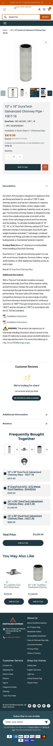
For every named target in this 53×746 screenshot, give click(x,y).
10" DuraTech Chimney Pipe (21, 269)
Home (5, 30)
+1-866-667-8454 (12, 637)
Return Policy (8, 674)
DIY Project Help (33, 627)
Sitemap (6, 691)
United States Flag (34, 678)
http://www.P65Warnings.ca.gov (16, 343)
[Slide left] (3, 93)
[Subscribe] (46, 722)
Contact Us (7, 665)
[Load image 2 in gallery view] (24, 92)
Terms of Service (33, 653)
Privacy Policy (32, 649)
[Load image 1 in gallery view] (13, 92)
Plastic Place (32, 683)
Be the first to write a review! (26, 398)
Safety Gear (31, 665)
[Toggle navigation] (5, 23)
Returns (6, 678)
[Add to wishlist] (44, 9)
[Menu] (4, 9)
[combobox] (20, 17)
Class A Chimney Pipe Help (38, 640)
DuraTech (9, 121)
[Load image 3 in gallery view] (34, 92)
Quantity (8, 151)
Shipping (8, 138)
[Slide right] (49, 93)
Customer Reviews (34, 644)
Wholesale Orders (34, 631)
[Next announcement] (50, 3)
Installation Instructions (17, 316)
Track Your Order (9, 696)
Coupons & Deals (10, 687)
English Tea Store (34, 670)
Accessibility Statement (36, 636)
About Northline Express (37, 623)
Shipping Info (8, 670)
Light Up (30, 674)
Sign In (5, 683)
